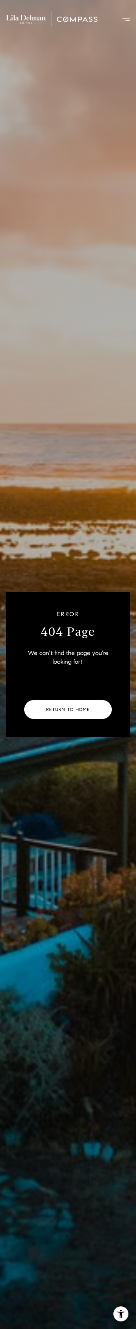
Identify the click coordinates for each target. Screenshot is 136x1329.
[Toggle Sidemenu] (122, 19)
